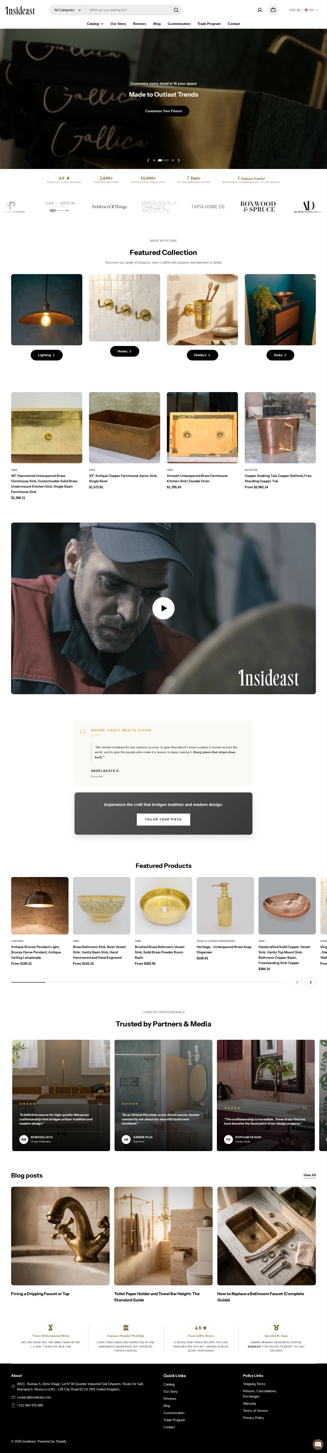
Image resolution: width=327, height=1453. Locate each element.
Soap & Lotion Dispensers (216, 941)
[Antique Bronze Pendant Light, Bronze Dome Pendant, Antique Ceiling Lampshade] (40, 905)
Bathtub (251, 470)
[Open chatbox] (318, 1444)
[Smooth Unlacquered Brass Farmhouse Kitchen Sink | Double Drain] (202, 427)
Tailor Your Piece (163, 819)
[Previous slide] (148, 160)
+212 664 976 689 (30, 1405)
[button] (303, 10)
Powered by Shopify (52, 1441)
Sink (14, 470)
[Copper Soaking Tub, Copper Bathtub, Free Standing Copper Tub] (280, 427)
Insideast (29, 1441)
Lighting (17, 941)
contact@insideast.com (34, 1397)
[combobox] (115, 10)
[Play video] (163, 608)
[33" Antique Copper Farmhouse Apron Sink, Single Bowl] (124, 427)
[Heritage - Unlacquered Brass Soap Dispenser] (225, 905)
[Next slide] (178, 160)
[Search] (176, 10)
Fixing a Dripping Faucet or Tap (40, 1293)
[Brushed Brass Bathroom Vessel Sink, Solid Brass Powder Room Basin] (163, 905)
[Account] (259, 10)
